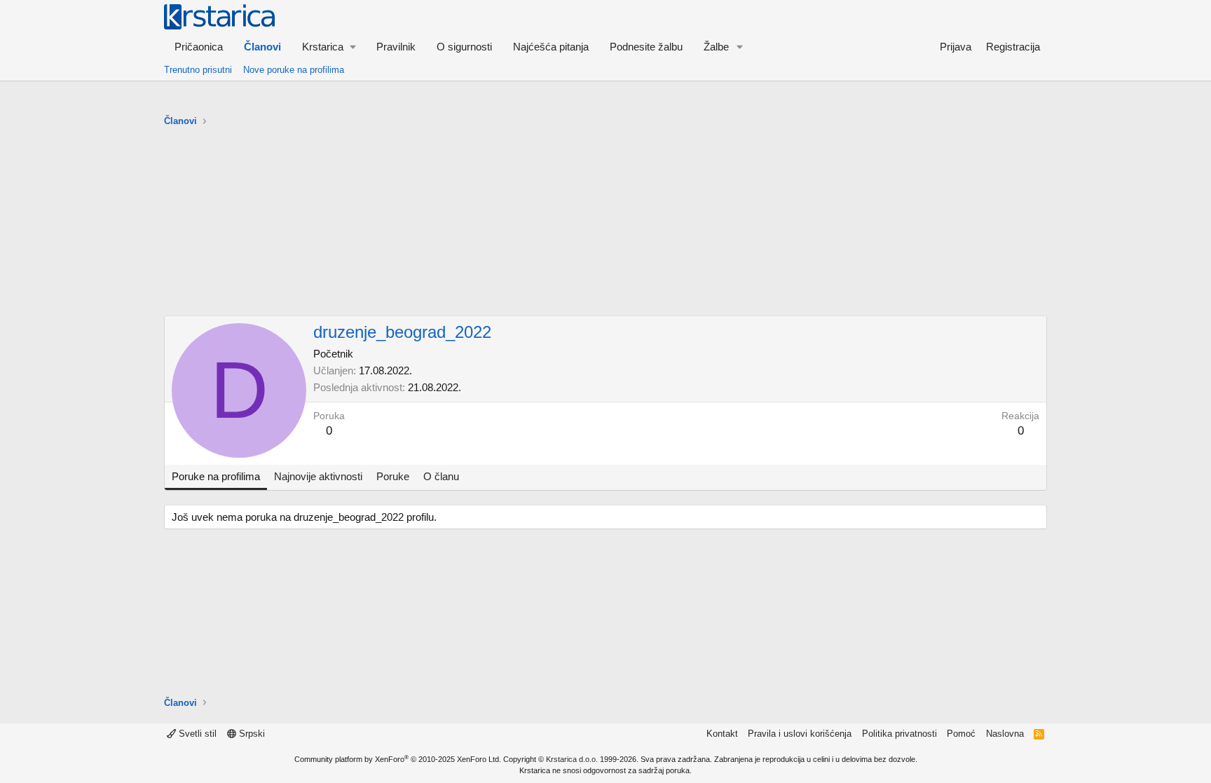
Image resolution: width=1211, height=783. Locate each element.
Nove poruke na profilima (293, 69)
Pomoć (961, 733)
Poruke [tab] (392, 476)
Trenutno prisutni (198, 69)
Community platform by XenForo (397, 759)
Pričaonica (199, 47)
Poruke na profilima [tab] (216, 476)
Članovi (262, 47)
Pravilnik (396, 47)
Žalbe (716, 47)
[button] (329, 47)
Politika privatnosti (899, 733)
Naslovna (1005, 733)
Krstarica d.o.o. (572, 759)
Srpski (250, 733)
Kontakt (722, 733)
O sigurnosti (464, 47)
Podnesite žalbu (646, 47)
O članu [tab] (441, 476)
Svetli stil (196, 733)
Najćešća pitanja (551, 47)
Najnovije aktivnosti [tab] (318, 476)
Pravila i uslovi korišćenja (799, 733)
